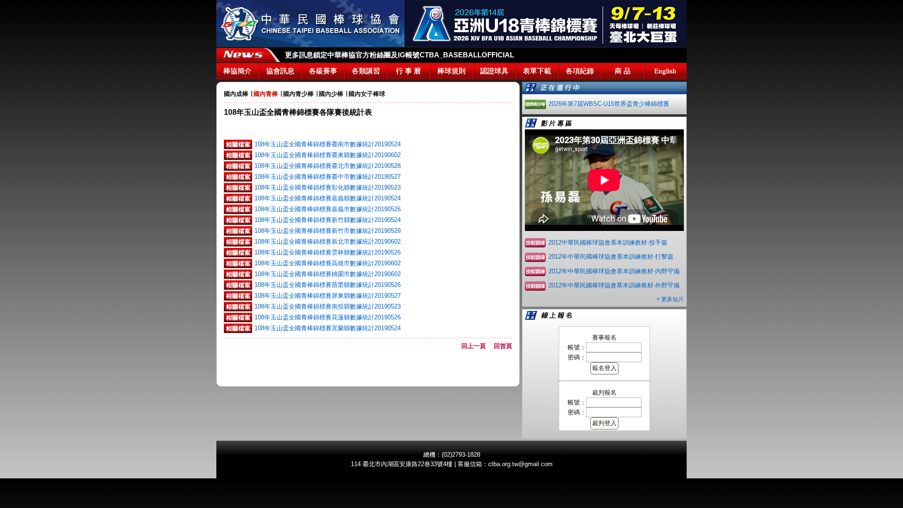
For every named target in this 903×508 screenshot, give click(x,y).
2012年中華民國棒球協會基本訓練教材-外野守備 (614, 285)
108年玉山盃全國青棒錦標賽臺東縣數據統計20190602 (327, 155)
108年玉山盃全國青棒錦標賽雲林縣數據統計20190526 (327, 252)
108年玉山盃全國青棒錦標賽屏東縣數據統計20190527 (327, 295)
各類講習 (366, 71)
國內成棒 (236, 93)
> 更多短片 (670, 299)
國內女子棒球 (367, 93)
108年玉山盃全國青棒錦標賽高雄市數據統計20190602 (327, 263)
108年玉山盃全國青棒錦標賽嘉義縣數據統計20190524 (327, 198)
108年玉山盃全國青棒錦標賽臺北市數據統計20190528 (327, 165)
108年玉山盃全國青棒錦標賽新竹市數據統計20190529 (327, 230)
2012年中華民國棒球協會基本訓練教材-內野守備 (614, 271)
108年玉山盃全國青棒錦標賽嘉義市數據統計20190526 (327, 209)
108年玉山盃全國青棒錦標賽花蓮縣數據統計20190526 (327, 317)
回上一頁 (476, 345)
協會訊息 (280, 71)
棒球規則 (451, 71)
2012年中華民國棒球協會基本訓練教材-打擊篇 (610, 256)
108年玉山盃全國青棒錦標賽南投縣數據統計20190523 (327, 306)
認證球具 (494, 71)
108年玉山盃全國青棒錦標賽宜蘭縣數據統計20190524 (327, 328)
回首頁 (503, 345)
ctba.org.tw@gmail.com (520, 464)
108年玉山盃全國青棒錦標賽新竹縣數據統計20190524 (327, 219)
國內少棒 (331, 93)
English (665, 71)
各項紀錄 (580, 71)
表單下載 (537, 71)
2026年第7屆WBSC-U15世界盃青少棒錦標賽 (608, 103)
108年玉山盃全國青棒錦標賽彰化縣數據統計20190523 (327, 187)
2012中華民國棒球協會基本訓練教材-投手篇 (607, 242)
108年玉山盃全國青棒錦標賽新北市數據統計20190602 (327, 241)
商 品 (623, 71)
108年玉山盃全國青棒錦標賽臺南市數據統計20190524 (327, 144)
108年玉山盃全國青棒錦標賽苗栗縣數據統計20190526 (327, 284)
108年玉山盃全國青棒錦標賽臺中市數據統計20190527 (327, 176)
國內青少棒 (298, 93)
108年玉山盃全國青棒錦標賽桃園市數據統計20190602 (327, 274)
